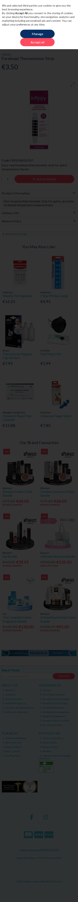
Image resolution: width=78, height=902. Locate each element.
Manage (37, 34)
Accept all (37, 42)
